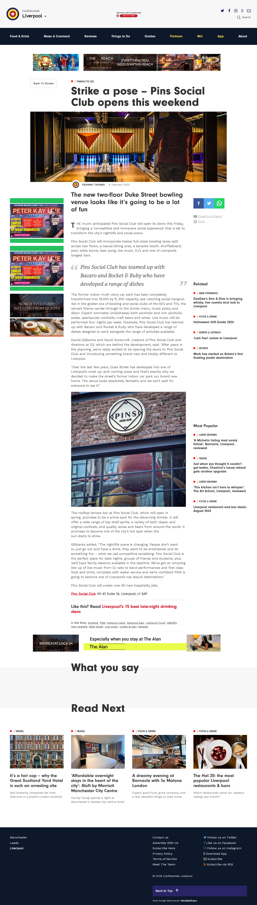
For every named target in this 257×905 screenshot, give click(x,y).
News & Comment (57, 36)
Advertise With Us (165, 843)
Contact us (160, 837)
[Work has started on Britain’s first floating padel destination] (220, 353)
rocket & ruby (128, 626)
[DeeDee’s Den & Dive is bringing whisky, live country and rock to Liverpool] (220, 299)
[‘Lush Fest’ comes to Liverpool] (220, 335)
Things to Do (120, 36)
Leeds (14, 843)
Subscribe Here (164, 848)
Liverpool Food (155, 622)
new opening (79, 626)
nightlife (172, 622)
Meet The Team (164, 864)
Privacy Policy (162, 853)
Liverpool (16, 848)
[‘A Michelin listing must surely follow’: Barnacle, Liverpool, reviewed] (220, 441)
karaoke (143, 626)
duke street (96, 626)
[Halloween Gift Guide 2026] (220, 319)
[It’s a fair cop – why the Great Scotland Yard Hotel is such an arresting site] (36, 766)
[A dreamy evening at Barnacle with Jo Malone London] (159, 766)
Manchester (18, 837)
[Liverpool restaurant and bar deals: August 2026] (220, 506)
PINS (103, 622)
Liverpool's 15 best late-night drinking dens (124, 609)
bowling (93, 622)
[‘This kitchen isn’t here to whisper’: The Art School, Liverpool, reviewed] (220, 486)
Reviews (90, 36)
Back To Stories (43, 83)
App (220, 36)
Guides (150, 36)
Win (200, 36)
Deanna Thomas (93, 184)
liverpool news (116, 622)
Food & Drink (19, 36)
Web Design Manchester (166, 900)
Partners (176, 36)
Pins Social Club (83, 594)
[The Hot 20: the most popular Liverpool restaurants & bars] (220, 766)
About (242, 36)
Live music (111, 626)
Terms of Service (165, 859)
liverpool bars (135, 622)
